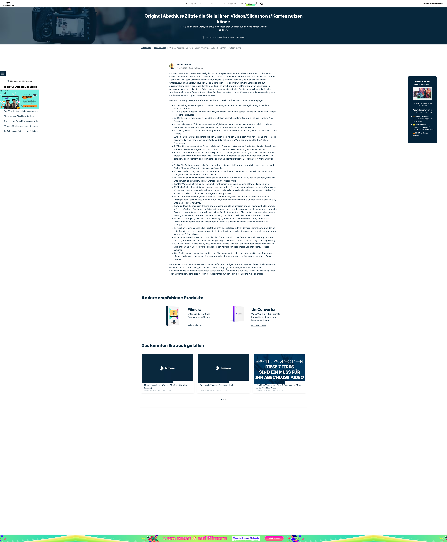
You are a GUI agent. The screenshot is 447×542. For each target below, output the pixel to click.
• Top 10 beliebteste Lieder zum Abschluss (21, 111)
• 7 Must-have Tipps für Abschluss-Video (21, 121)
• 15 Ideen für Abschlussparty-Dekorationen (22, 126)
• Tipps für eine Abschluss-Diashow (18, 116)
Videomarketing (160, 48)
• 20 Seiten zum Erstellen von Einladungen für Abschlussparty (30, 131)
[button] (221, 399)
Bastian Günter (184, 64)
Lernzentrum (146, 48)
